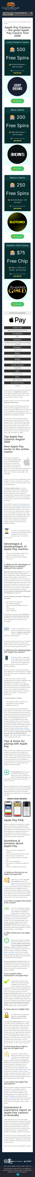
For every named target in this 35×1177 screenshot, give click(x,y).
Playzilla (17, 385)
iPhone (15, 657)
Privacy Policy (21, 1166)
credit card (19, 885)
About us (28, 1166)
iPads (12, 952)
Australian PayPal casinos (23, 506)
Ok (18, 1174)
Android (6, 1092)
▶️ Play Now (17, 101)
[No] (33, 1172)
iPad (19, 657)
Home (5, 21)
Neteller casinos (16, 915)
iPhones (6, 952)
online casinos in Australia (22, 728)
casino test (16, 617)
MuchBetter (12, 1096)
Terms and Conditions (10, 1166)
